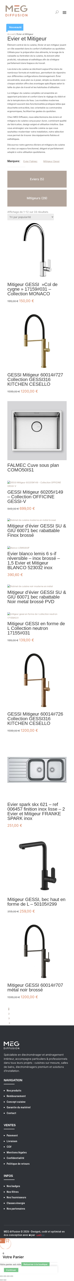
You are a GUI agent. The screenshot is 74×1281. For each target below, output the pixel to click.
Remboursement (16, 1096)
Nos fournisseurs (16, 1197)
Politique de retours (18, 1163)
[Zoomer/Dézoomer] (1, 1276)
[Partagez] (8, 1276)
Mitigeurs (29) (37, 198)
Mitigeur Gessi (51, 161)
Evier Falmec (30, 161)
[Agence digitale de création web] (40, 1235)
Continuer (11, 1270)
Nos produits (14, 1090)
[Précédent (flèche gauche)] (1, 1279)
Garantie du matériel (19, 1107)
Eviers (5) (37, 179)
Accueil (11, 34)
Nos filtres (12, 1191)
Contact (11, 1113)
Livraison (12, 1141)
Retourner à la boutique (35, 1264)
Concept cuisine (16, 1101)
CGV (9, 1146)
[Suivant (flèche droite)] (4, 1279)
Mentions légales (17, 1152)
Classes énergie (16, 1203)
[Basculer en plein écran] (4, 1276)
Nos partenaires (16, 1208)
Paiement (12, 1135)
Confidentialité (15, 1158)
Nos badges (13, 1186)
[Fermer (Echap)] (11, 1276)
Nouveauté (15, 27)
